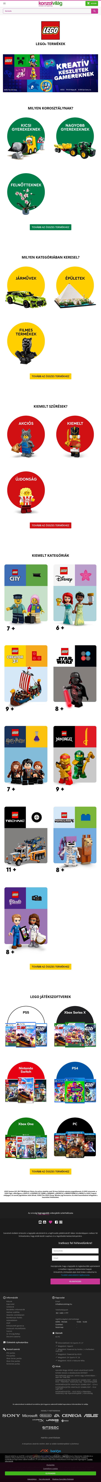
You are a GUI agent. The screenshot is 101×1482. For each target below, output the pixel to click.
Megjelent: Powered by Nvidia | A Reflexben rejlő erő (74, 1350)
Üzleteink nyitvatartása (17, 1342)
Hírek (57, 1366)
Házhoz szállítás (13, 1312)
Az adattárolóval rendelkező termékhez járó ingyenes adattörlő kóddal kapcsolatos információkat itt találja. (50, 1404)
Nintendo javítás (13, 1364)
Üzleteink (10, 1307)
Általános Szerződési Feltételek (63, 1479)
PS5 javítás (10, 1353)
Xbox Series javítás (14, 1358)
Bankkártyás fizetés (14, 1317)
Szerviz (9, 1331)
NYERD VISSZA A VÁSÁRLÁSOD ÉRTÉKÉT (71, 1373)
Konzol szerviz (13, 1349)
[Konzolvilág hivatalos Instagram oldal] (60, 1222)
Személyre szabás (50, 1468)
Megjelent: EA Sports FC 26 (67, 1357)
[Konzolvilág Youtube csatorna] (44, 1222)
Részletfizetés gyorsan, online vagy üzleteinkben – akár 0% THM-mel (75, 1376)
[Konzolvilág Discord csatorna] (40, 1222)
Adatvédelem (11, 1320)
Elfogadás (50, 1473)
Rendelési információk (15, 1309)
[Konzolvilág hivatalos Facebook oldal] (56, 1222)
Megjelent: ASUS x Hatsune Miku (70, 1360)
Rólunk (9, 1301)
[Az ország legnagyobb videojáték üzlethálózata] (50, 4)
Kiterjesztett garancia (15, 1326)
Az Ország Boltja (13, 1334)
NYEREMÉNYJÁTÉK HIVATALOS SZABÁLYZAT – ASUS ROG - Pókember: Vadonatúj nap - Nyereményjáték (76, 1381)
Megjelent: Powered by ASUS (68, 1354)
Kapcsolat (10, 1304)
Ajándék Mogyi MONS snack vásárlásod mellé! (74, 1370)
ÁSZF (8, 1323)
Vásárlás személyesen (15, 1315)
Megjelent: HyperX (64, 1346)
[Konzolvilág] (50, 1208)
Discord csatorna (13, 1336)
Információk (12, 1297)
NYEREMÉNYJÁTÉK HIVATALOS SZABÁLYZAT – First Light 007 (75, 1388)
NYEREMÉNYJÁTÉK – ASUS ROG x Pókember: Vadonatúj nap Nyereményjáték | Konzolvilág (74, 1392)
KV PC (57, 1337)
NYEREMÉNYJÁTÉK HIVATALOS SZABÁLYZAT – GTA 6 (76, 1384)
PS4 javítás (10, 1356)
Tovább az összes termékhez (50, 227)
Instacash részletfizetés (16, 1328)
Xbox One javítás (13, 1361)
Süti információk (44, 1479)
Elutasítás (51, 1465)
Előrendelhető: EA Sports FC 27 (69, 1343)
